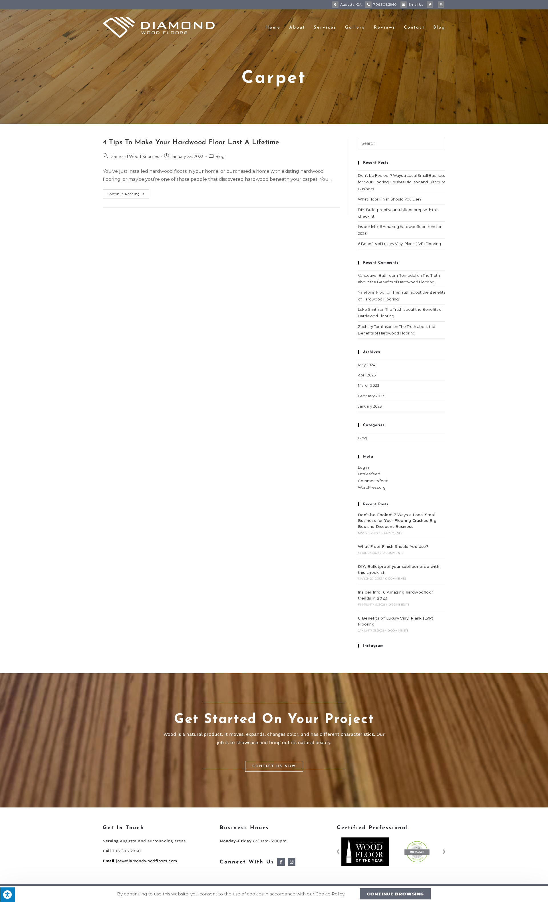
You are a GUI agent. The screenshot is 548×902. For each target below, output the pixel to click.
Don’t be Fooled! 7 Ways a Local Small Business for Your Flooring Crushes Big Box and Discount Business (401, 182)
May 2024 (366, 364)
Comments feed (373, 480)
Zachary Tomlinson (375, 326)
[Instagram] (291, 862)
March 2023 (368, 385)
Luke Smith (368, 309)
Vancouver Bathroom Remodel (387, 275)
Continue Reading (128, 192)
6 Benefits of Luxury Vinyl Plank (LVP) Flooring (399, 243)
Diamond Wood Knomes (134, 156)
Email (415, 4)
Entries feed (369, 474)
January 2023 (370, 406)
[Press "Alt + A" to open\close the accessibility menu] (7, 894)
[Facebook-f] (281, 862)
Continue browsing (395, 894)
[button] (274, 766)
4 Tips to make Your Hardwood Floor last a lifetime (191, 142)
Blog (220, 156)
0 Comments (392, 533)
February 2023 (371, 396)
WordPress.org (372, 487)
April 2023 (367, 375)
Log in (363, 467)
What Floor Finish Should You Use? (390, 199)
